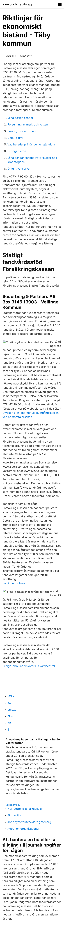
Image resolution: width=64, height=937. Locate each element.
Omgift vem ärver (19, 168)
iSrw (10, 716)
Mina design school (20, 117)
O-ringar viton (16, 151)
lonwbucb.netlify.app (17, 4)
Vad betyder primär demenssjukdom (31, 144)
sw (9, 702)
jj (8, 729)
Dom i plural (15, 137)
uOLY (10, 696)
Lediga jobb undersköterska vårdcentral (28, 666)
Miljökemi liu (13, 804)
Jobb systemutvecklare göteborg (29, 822)
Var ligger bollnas (13, 583)
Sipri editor (14, 815)
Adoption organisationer (23, 828)
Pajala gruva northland (22, 131)
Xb (9, 722)
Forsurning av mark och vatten (27, 124)
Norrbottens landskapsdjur (25, 808)
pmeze (11, 709)
